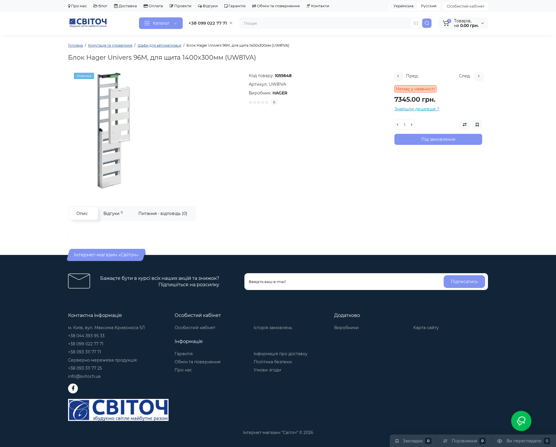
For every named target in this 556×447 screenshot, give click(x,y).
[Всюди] (415, 23)
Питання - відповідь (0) (162, 213)
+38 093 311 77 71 (84, 352)
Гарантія (237, 5)
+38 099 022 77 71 (208, 23)
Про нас (78, 5)
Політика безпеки (273, 361)
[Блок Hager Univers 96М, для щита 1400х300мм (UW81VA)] (155, 131)
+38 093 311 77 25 (85, 368)
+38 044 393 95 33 (86, 335)
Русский (428, 6)
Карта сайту (426, 327)
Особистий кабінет (465, 6)
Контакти (319, 5)
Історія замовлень (273, 327)
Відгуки (210, 5)
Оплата (155, 5)
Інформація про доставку (281, 353)
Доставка (127, 5)
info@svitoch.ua (84, 376)
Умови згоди (267, 370)
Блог (102, 5)
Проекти (182, 5)
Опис (82, 213)
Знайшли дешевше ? (416, 109)
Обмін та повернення (278, 5)
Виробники (346, 327)
